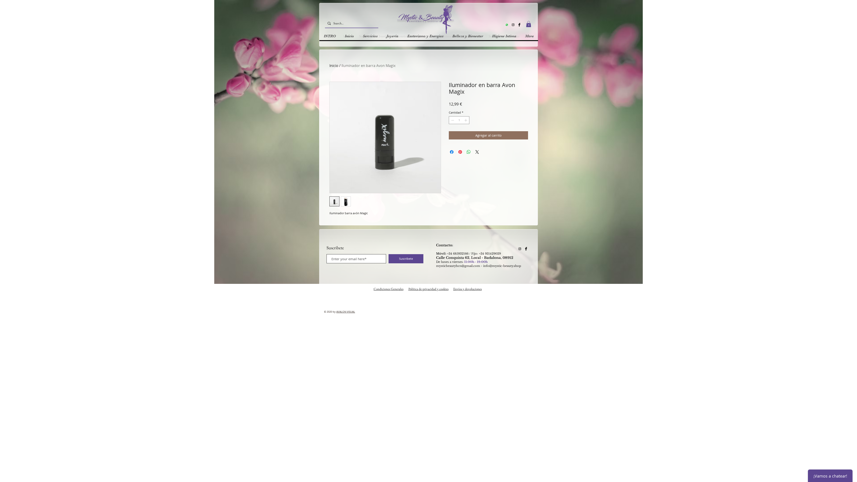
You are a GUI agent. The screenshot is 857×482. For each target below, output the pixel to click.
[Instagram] (513, 25)
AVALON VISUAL (345, 311)
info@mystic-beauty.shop (502, 266)
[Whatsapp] (507, 25)
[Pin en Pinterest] (460, 152)
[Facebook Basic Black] (519, 25)
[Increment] (466, 120)
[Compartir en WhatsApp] (468, 152)
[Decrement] (452, 120)
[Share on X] (477, 152)
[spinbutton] (459, 120)
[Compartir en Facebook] (451, 152)
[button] (528, 24)
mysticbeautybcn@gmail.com (458, 266)
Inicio (333, 65)
